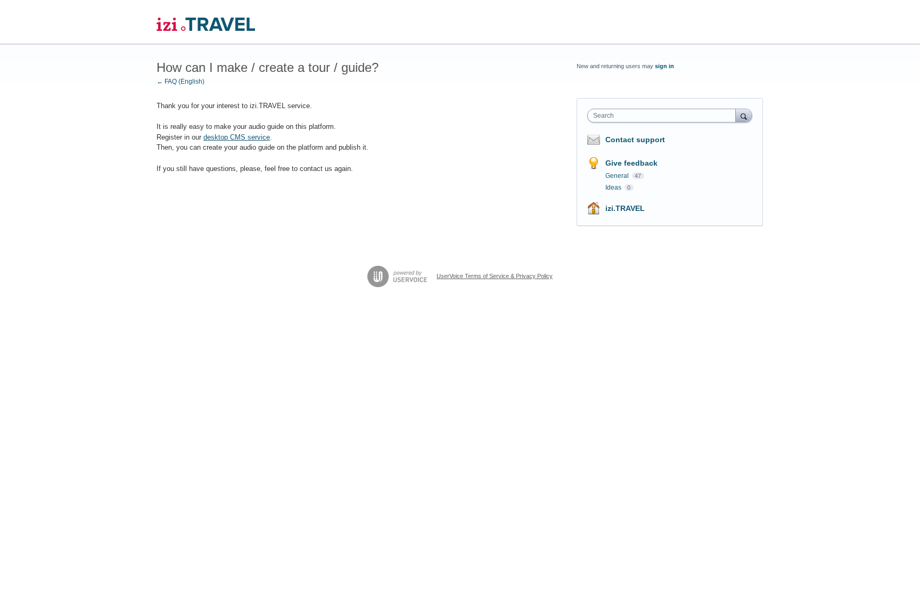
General (617, 176)
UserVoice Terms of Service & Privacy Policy (495, 276)
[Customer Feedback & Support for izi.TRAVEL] (206, 22)
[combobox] (664, 115)
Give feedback (631, 163)
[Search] (743, 115)
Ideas (614, 187)
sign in (664, 66)
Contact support (635, 139)
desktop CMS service (236, 137)
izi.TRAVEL (625, 208)
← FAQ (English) (180, 81)
